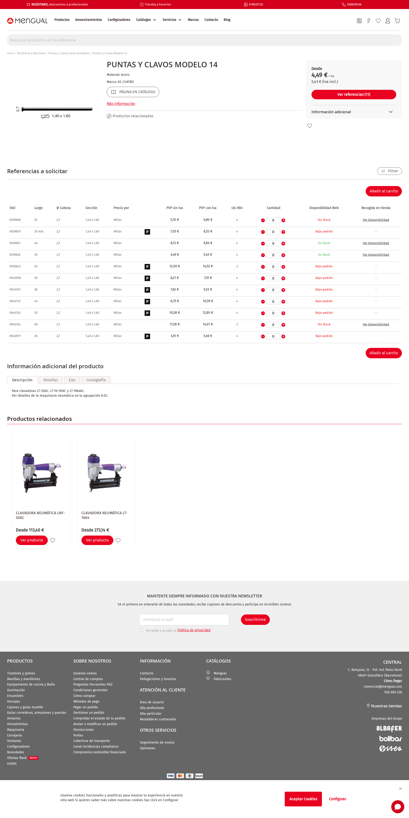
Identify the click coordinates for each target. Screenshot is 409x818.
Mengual (218, 673)
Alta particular (150, 714)
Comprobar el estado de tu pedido (99, 718)
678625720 (256, 4)
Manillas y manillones (23, 679)
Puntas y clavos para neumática (69, 53)
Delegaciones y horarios (158, 679)
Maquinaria (15, 730)
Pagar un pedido (85, 707)
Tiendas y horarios (158, 4)
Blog (227, 20)
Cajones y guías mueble (25, 707)
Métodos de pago (86, 702)
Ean (72, 380)
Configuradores (119, 20)
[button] (309, 126)
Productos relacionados (133, 116)
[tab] (22, 380)
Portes (78, 735)
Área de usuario (152, 702)
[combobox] (204, 40)
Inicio (10, 53)
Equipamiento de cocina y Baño (31, 684)
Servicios (169, 20)
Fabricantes (220, 679)
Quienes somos (85, 673)
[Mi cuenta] (387, 21)
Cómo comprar (84, 696)
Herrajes (13, 702)
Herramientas (17, 724)
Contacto (211, 20)
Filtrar (393, 171)
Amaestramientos (88, 20)
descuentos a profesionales (59, 4)
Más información (121, 103)
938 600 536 (393, 692)
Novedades (15, 752)
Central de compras (88, 679)
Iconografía (96, 380)
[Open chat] (397, 806)
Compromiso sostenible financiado (99, 752)
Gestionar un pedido (88, 713)
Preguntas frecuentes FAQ (92, 684)
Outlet (12, 764)
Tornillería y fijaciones (31, 53)
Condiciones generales (90, 690)
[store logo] (27, 21)
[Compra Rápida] (368, 21)
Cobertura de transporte (91, 741)
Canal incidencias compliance (96, 747)
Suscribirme (255, 619)
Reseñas (51, 380)
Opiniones (147, 748)
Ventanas (14, 741)
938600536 (354, 4)
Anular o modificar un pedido (95, 724)
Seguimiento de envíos (157, 743)
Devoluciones (83, 730)
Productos (62, 20)
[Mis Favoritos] (378, 21)
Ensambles (15, 696)
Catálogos (143, 20)
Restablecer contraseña (158, 719)
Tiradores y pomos (21, 673)
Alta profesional (152, 708)
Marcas (193, 20)
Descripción (22, 380)
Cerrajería (14, 735)
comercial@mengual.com (383, 687)
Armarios (14, 718)
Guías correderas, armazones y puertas (36, 713)
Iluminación (16, 690)
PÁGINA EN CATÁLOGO (137, 92)
